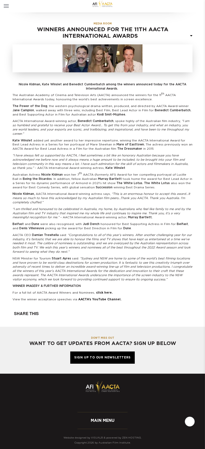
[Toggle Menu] (6, 6)
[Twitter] (97, 403)
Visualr (97, 438)
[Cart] (192, 6)
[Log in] (200, 6)
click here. (104, 292)
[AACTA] (102, 4)
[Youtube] (117, 403)
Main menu (102, 421)
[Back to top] (190, 422)
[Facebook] (87, 403)
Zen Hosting (131, 438)
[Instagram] (107, 403)
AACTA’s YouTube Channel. (100, 299)
